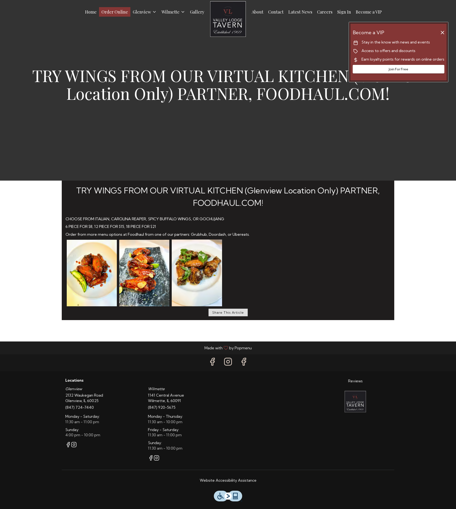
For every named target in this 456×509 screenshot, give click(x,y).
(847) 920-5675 (162, 407)
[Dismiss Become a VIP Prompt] (442, 32)
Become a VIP (369, 12)
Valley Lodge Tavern (355, 401)
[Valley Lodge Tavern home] (228, 19)
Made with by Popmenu (128, 348)
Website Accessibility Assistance (228, 480)
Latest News (300, 12)
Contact (276, 12)
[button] (144, 12)
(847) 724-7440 (79, 407)
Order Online (114, 12)
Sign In (344, 12)
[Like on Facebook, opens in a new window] (212, 363)
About (257, 12)
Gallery (197, 12)
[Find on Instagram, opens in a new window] (228, 363)
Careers (324, 12)
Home (91, 12)
